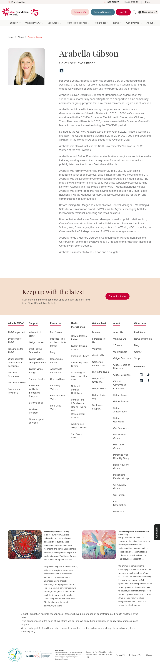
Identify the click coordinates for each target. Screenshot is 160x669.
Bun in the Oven (100, 372)
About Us (118, 332)
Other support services (36, 421)
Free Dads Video (55, 408)
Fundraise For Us (99, 341)
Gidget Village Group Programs (37, 361)
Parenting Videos (55, 387)
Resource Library (80, 356)
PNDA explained (16, 332)
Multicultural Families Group (121, 477)
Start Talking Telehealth (35, 351)
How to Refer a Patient (79, 338)
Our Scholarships (119, 503)
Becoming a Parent (56, 361)
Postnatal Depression (14, 374)
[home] (15, 12)
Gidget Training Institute (79, 348)
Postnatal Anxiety (16, 382)
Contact (138, 352)
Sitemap (149, 655)
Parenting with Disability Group (121, 457)
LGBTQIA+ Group (118, 446)
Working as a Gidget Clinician (79, 426)
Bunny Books (36, 403)
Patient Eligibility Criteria (79, 364)
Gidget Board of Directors (121, 367)
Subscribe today (117, 296)
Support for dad (37, 379)
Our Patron (119, 495)
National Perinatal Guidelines (76, 389)
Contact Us (80, 12)
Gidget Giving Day (99, 397)
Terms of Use (136, 655)
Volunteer (97, 349)
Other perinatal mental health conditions (15, 362)
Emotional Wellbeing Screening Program (34, 390)
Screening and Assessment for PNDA (79, 376)
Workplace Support (97, 407)
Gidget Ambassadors (120, 410)
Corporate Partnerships (98, 364)
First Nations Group (119, 436)
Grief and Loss (57, 379)
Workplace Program (34, 411)
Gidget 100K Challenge (98, 380)
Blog (52, 352)
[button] (15, 23)
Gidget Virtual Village (36, 371)
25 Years (117, 345)
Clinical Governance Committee (119, 385)
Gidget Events (99, 388)
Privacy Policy (121, 655)
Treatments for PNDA (15, 351)
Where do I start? (35, 334)
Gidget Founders (122, 358)
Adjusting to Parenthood (56, 371)
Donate (123, 12)
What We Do (119, 339)
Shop (147, 2)
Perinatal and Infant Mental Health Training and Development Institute (79, 409)
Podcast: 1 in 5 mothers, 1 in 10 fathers (58, 342)
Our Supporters (121, 428)
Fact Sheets (56, 332)
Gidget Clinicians (121, 375)
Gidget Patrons (121, 401)
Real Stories (140, 332)
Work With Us (120, 352)
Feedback (118, 511)
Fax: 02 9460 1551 (132, 2)
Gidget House (36, 342)
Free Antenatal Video (57, 397)
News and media (143, 339)
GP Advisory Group (119, 487)
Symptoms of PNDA (14, 341)
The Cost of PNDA (77, 436)
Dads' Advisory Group (121, 467)
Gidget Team (120, 395)
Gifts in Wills (98, 355)
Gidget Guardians (118, 420)
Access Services (102, 12)
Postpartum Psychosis (14, 391)
